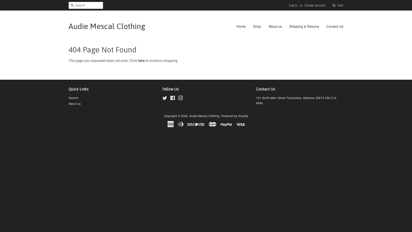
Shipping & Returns (304, 26)
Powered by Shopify (234, 116)
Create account (315, 5)
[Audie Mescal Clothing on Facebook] (172, 98)
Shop (257, 26)
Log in (293, 5)
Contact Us (334, 26)
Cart (340, 5)
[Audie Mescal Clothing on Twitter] (164, 98)
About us (275, 26)
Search (73, 98)
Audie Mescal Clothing (107, 26)
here (141, 60)
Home (241, 26)
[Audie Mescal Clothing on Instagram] (180, 98)
